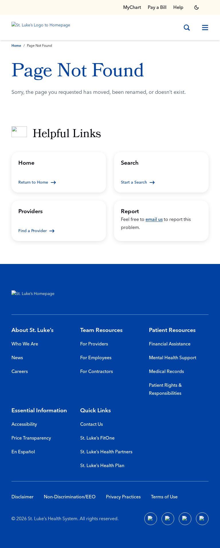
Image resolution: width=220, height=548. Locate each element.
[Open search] (187, 28)
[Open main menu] (203, 28)
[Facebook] (150, 518)
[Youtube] (185, 518)
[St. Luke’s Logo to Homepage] (41, 27)
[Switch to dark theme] (196, 7)
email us (154, 219)
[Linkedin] (168, 518)
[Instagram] (202, 518)
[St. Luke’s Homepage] (35, 295)
